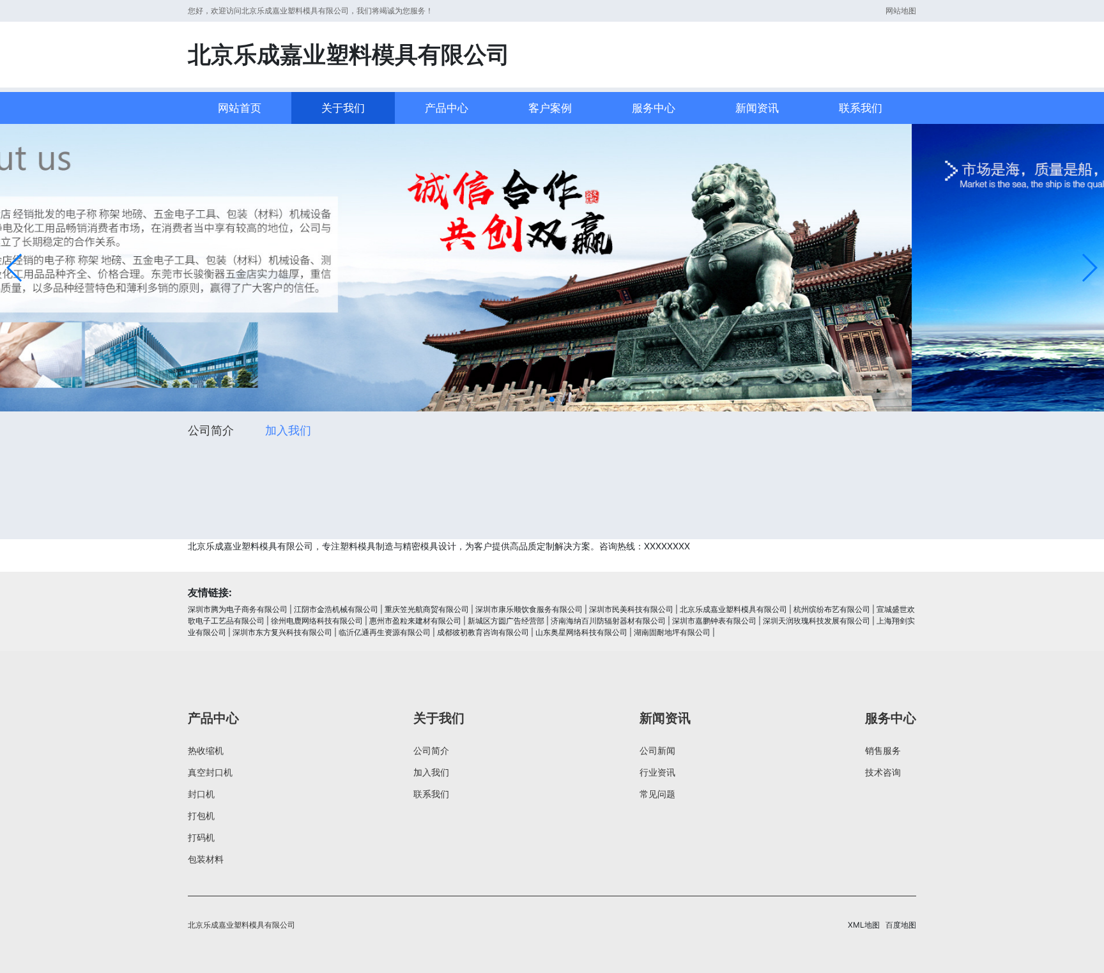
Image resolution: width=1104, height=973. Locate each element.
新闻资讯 (757, 108)
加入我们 (288, 430)
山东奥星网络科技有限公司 (581, 632)
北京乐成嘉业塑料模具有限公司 (733, 609)
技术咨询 (883, 772)
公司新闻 (657, 750)
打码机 (201, 837)
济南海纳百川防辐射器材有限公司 (608, 620)
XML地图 (864, 925)
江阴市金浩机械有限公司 (336, 609)
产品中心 (446, 108)
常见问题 (657, 793)
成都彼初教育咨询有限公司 (483, 632)
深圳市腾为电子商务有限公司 (238, 609)
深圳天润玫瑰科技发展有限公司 (816, 620)
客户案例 (550, 108)
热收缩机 (206, 750)
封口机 (201, 793)
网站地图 (900, 10)
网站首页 (239, 108)
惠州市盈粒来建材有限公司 (415, 620)
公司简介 (211, 430)
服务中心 (653, 108)
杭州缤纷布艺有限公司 (831, 609)
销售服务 (883, 750)
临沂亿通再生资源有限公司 (385, 632)
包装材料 (206, 859)
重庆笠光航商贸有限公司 (427, 609)
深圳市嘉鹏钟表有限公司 (714, 620)
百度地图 (900, 925)
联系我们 (860, 108)
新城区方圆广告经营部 (506, 620)
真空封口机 (210, 772)
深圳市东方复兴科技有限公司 (282, 632)
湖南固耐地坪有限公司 (672, 632)
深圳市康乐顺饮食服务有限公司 (529, 609)
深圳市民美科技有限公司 (631, 609)
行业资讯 (657, 772)
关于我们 (343, 108)
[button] (15, 268)
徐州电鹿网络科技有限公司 (317, 620)
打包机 (201, 815)
